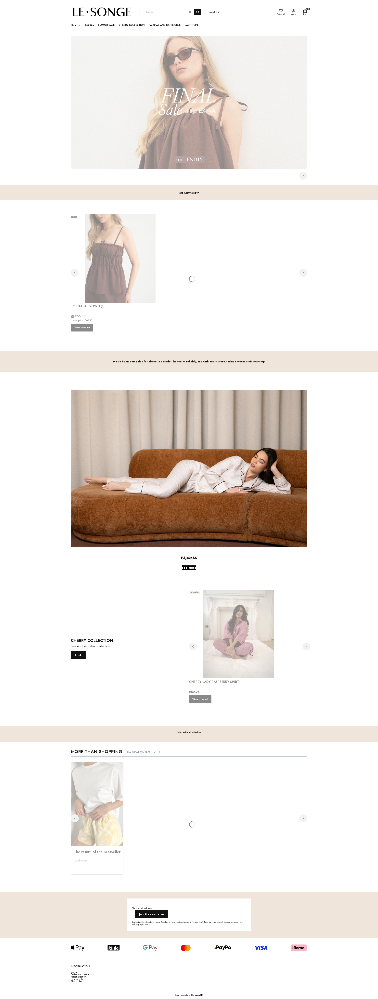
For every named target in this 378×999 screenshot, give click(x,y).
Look (78, 655)
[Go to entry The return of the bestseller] (97, 804)
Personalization (78, 977)
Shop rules (76, 981)
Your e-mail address (142, 908)
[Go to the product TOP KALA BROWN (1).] (120, 258)
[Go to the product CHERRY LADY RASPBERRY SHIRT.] (238, 634)
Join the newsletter (151, 914)
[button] (197, 12)
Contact (75, 972)
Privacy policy (77, 979)
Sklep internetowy (188, 995)
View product (82, 327)
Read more (80, 860)
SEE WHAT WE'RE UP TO (141, 752)
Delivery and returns (81, 974)
